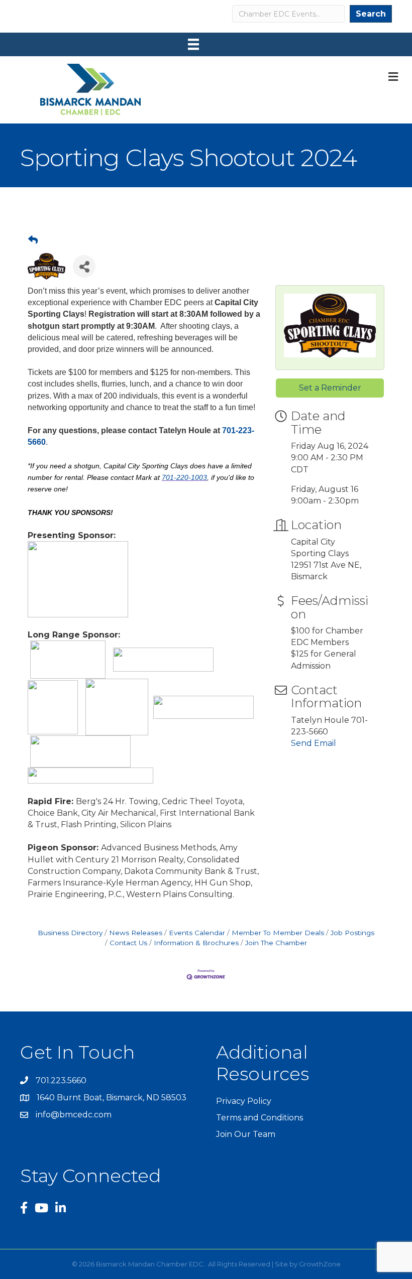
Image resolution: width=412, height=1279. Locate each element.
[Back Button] (33, 240)
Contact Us (128, 943)
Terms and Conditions (259, 1117)
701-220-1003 (184, 477)
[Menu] (193, 44)
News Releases (135, 933)
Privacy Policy (243, 1101)
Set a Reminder (330, 388)
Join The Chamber (276, 943)
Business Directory (70, 933)
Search (371, 14)
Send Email (313, 743)
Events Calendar (197, 933)
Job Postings (352, 933)
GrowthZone (320, 1264)
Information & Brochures (196, 943)
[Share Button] (84, 266)
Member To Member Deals (278, 933)
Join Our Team (245, 1134)
